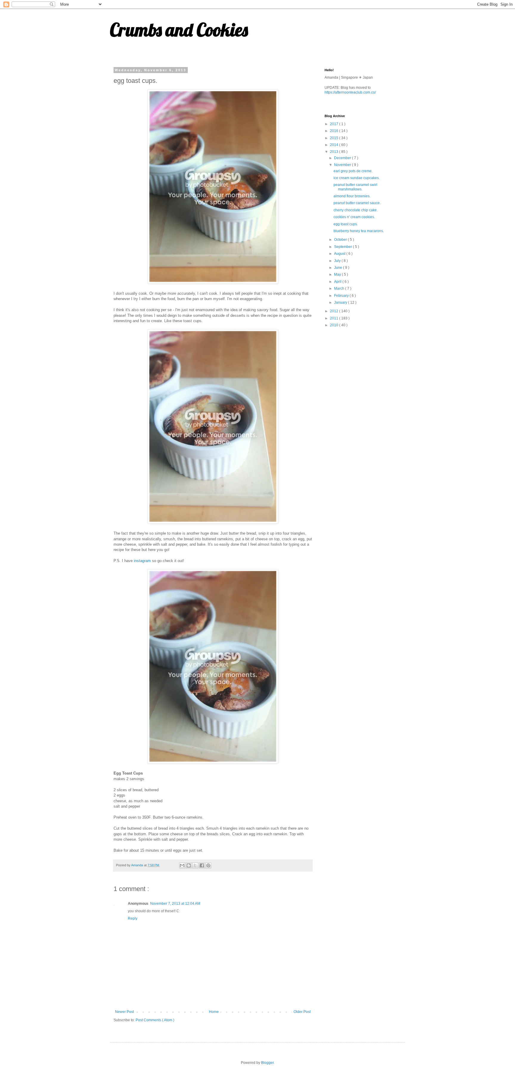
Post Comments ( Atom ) (155, 1020)
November (343, 165)
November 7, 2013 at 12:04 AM (175, 903)
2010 (334, 325)
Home (214, 1012)
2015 (334, 138)
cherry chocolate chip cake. (355, 210)
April (338, 282)
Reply (132, 918)
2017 (334, 124)
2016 (334, 131)
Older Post (302, 1012)
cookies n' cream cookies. (354, 217)
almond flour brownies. (351, 196)
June (338, 268)
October (341, 240)
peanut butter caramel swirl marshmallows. (355, 187)
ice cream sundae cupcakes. (356, 178)
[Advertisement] (369, 374)
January (341, 302)
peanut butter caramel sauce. (357, 203)
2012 (334, 311)
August (340, 254)
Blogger (267, 1063)
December (343, 158)
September (343, 247)
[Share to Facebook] (202, 865)
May (338, 274)
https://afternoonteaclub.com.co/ (350, 92)
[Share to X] (195, 865)
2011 (334, 318)
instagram (142, 560)
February (342, 296)
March (339, 288)
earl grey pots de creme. (353, 171)
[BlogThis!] (189, 865)
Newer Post (124, 1012)
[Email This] (182, 865)
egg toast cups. (345, 224)
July (338, 261)
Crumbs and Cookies (179, 29)
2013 (334, 152)
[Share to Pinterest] (208, 865)
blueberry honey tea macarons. (358, 231)
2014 (334, 145)
